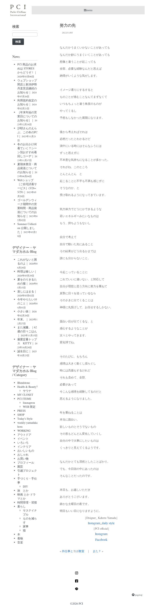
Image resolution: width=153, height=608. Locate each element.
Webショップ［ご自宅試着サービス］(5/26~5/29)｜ (27, 188)
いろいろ (22, 442)
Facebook (101, 539)
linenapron (29, 403)
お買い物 (22, 458)
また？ (97, 551)
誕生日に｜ (27, 353)
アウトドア (24, 434)
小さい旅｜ (27, 313)
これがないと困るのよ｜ (27, 263)
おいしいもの (25, 450)
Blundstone (23, 383)
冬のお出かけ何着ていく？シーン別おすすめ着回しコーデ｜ (27, 152)
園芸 (20, 466)
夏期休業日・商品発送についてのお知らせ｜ (27, 170)
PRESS (21, 411)
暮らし (21, 506)
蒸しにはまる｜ (27, 293)
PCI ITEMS (24, 399)
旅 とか (22, 490)
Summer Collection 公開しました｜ (27, 230)
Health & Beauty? (27, 387)
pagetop (138, 594)
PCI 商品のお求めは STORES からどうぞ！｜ (27, 70)
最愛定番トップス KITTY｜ (27, 343)
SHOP (21, 415)
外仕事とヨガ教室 (73, 551)
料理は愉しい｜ (27, 273)
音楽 (20, 542)
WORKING (23, 430)
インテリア (24, 446)
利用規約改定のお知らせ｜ (27, 104)
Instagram (101, 534)
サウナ (27, 391)
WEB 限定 (29, 407)
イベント (22, 438)
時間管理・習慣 (27, 502)
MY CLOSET (25, 395)
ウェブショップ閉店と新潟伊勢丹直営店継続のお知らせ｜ (27, 88)
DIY (25, 486)
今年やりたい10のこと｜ (27, 303)
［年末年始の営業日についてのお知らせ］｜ (27, 118)
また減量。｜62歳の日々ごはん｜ (27, 331)
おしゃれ (22, 454)
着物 (20, 538)
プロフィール (25, 462)
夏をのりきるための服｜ (27, 283)
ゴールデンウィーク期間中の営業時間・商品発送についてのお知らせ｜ (27, 210)
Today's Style (24, 418)
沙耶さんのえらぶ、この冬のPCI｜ (27, 134)
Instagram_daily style (101, 523)
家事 (25, 526)
